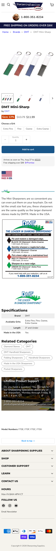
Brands (16, 32)
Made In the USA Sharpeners (18, 363)
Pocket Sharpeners (13, 369)
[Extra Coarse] (43, 132)
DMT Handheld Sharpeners (17, 352)
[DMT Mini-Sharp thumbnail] (7, 98)
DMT (26, 32)
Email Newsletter (9, 511)
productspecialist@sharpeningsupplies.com (28, 404)
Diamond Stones (12, 346)
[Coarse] (29, 132)
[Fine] (20, 132)
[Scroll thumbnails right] (52, 98)
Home (5, 32)
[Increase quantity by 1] (26, 139)
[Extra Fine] (8, 132)
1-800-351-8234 (14, 401)
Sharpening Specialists (20, 389)
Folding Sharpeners (13, 357)
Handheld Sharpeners (39, 357)
